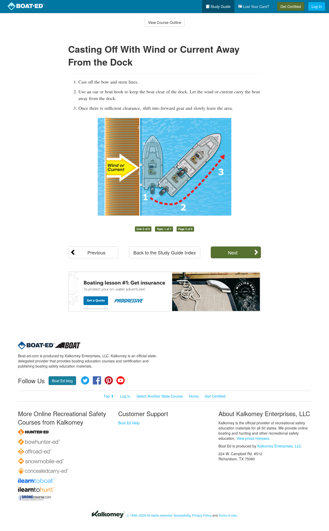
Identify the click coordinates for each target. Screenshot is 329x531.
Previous (96, 252)
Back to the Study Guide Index (164, 252)
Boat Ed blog (62, 380)
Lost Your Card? (255, 6)
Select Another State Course (159, 396)
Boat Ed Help (129, 422)
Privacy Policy (202, 515)
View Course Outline (164, 22)
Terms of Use (227, 515)
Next (232, 252)
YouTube (120, 380)
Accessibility (181, 515)
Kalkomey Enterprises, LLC (279, 445)
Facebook (97, 380)
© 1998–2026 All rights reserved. (150, 515)
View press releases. (253, 438)
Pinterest (109, 380)
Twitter (85, 380)
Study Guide (220, 6)
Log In (317, 6)
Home (194, 396)
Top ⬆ (109, 396)
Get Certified (290, 6)
